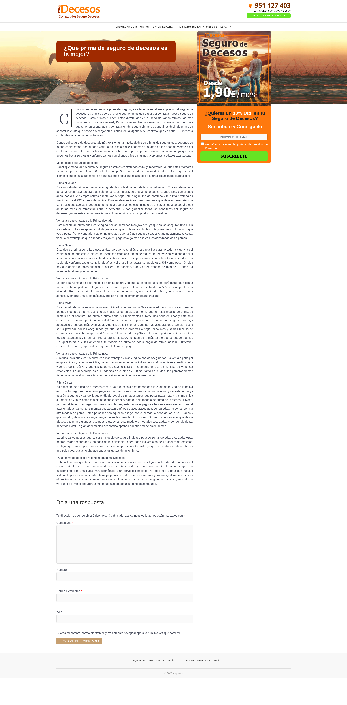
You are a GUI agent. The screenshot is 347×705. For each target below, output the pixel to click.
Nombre (62, 569)
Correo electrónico (69, 591)
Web (59, 612)
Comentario (64, 522)
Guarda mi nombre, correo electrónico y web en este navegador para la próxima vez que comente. (118, 632)
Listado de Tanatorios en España (205, 26)
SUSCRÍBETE (233, 156)
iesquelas (178, 673)
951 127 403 (272, 5)
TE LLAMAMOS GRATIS (269, 15)
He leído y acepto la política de (236, 146)
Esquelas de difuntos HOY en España (144, 26)
